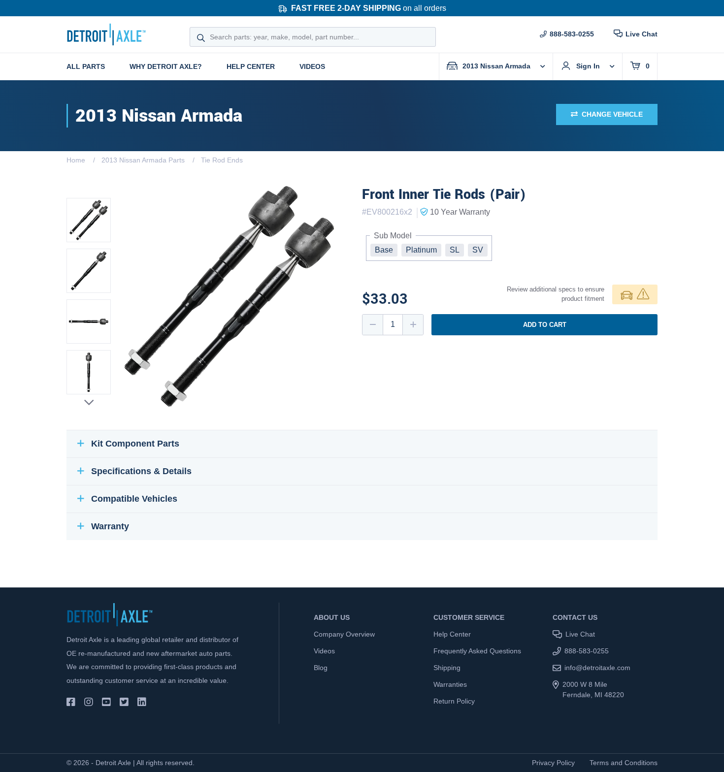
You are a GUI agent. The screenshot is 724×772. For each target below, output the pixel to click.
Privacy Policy (553, 763)
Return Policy (454, 701)
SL (455, 250)
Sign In (588, 66)
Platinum (421, 250)
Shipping (447, 668)
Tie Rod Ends (222, 160)
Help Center (251, 66)
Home (75, 160)
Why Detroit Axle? (166, 66)
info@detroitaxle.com (597, 668)
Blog (321, 668)
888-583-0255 (572, 34)
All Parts (85, 66)
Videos (312, 66)
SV (477, 250)
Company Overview (344, 634)
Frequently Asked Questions (477, 651)
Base (384, 250)
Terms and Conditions (624, 763)
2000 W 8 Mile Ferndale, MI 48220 (593, 689)
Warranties (450, 684)
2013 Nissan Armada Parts (143, 160)
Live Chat (641, 34)
